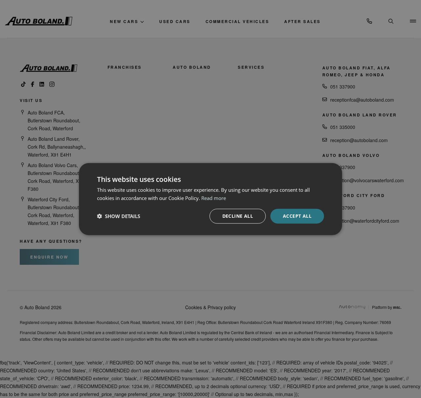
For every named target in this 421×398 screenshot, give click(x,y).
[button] (118, 216)
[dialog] (210, 199)
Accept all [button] (297, 216)
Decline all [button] (237, 216)
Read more (213, 198)
